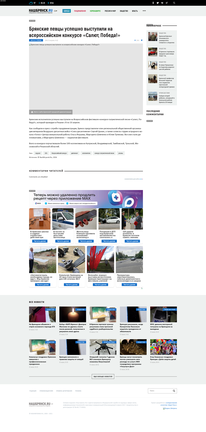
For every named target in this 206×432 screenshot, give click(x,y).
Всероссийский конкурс (59, 153)
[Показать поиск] (174, 3)
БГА (46, 153)
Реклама (78, 391)
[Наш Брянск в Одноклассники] (153, 3)
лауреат (37, 153)
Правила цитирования (64, 391)
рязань (120, 153)
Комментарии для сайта (134, 179)
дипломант (74, 153)
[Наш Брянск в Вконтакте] (162, 3)
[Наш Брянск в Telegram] (166, 3)
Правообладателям (46, 391)
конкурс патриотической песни (104, 153)
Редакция (32, 391)
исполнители (86, 153)
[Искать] (174, 390)
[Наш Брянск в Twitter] (158, 3)
